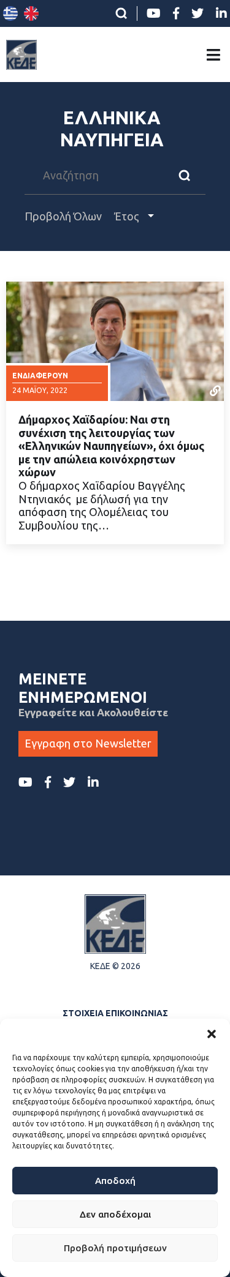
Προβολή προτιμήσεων (115, 1248)
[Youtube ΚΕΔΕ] (154, 13)
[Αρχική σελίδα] (21, 54)
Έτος (128, 216)
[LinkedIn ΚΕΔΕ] (221, 13)
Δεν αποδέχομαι (115, 1214)
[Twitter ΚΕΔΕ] (197, 13)
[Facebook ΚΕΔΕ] (176, 13)
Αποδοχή (115, 1180)
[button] (211, 1034)
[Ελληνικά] (10, 13)
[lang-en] (31, 13)
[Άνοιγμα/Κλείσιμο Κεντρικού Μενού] (213, 55)
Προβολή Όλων (63, 216)
